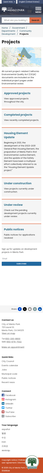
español (6, 429)
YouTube (9, 412)
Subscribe (10, 416)
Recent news (8, 382)
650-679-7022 (14, 341)
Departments (9, 30)
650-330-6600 (12, 338)
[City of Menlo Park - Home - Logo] (13, 9)
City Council (8, 361)
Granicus (6, 470)
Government (18, 27)
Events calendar (10, 365)
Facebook (10, 395)
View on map (8, 333)
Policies (21, 460)
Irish (4, 441)
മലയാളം (6, 450)
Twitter (8, 407)
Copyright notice (9, 460)
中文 (4, 437)
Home (5, 27)
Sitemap (21, 462)
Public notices (9, 378)
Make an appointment (13, 347)
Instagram (10, 399)
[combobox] (30, 2)
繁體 (4, 433)
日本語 (5, 446)
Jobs (4, 369)
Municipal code (9, 373)
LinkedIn (9, 403)
